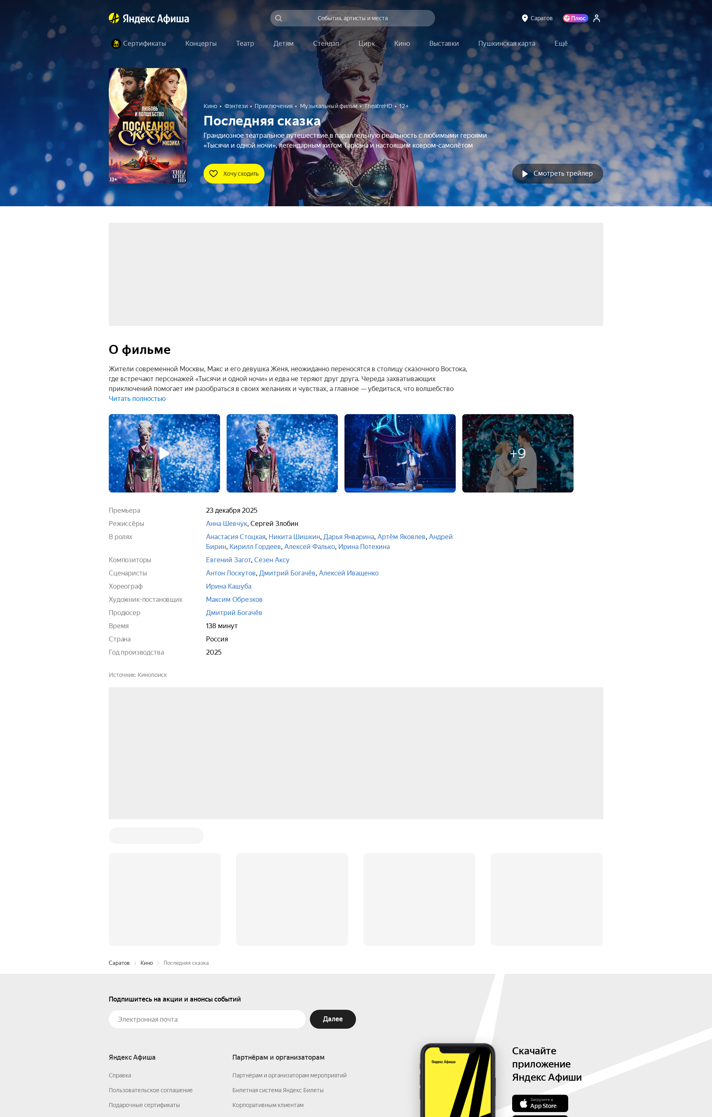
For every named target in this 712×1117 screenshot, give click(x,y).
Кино (147, 838)
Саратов (119, 838)
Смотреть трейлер (563, 173)
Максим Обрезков (234, 599)
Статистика (245, 1093)
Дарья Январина (348, 537)
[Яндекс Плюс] (575, 18)
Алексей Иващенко (349, 573)
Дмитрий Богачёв (287, 573)
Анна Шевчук (226, 524)
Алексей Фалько (309, 547)
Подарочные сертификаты (144, 980)
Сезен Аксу (272, 560)
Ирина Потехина (364, 547)
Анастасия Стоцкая (235, 537)
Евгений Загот (228, 560)
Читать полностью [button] (137, 399)
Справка (120, 950)
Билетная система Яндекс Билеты (278, 965)
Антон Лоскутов (231, 573)
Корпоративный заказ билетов (273, 995)
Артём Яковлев (401, 537)
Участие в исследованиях (143, 1009)
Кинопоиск (152, 675)
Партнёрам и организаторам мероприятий (289, 950)
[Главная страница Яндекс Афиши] (114, 18)
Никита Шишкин (294, 537)
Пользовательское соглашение (151, 965)
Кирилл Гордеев (255, 547)
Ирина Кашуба (228, 586)
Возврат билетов (132, 995)
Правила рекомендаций (141, 1024)
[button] (561, 43)
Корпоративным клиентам (268, 980)
